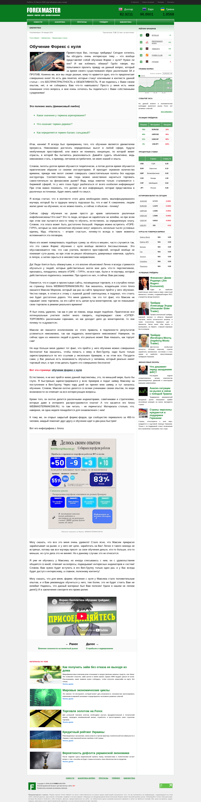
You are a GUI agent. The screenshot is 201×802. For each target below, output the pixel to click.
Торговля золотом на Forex (82, 711)
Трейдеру (103, 22)
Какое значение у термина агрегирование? (61, 115)
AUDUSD (143, 201)
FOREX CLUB (157, 55)
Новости (38, 22)
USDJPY (143, 225)
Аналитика (60, 22)
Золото (143, 256)
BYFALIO (155, 35)
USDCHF (143, 220)
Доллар (128, 9)
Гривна (170, 9)
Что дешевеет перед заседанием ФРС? (161, 369)
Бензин (143, 247)
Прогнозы (82, 22)
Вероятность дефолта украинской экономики (96, 753)
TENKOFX (156, 49)
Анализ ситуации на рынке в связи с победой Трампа (161, 391)
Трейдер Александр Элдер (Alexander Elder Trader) (161, 307)
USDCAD (143, 216)
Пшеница (143, 266)
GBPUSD (143, 211)
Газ (141, 252)
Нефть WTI (144, 242)
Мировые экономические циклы (86, 690)
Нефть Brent (145, 237)
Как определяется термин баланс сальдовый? (63, 132)
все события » (166, 112)
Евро (150, 9)
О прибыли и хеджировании (99, 646)
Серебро (143, 261)
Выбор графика (155, 73)
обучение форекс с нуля (67, 370)
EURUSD (143, 206)
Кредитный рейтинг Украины (83, 732)
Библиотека (125, 22)
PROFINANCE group (157, 42)
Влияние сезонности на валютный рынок (58, 646)
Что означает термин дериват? (54, 124)
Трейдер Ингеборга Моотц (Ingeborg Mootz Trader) (160, 339)
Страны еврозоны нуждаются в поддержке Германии (161, 413)
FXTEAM (155, 62)
